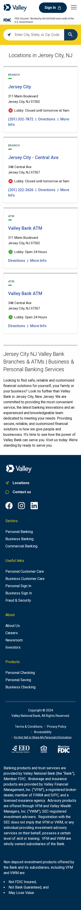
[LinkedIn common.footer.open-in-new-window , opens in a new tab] (34, 505)
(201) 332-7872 (21, 119)
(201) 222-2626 (21, 190)
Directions (46, 119)
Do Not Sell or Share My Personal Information (43, 737)
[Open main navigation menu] (73, 7)
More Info (38, 260)
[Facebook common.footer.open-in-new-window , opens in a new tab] (9, 505)
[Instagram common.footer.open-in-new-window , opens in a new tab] (21, 505)
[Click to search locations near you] (9, 34)
